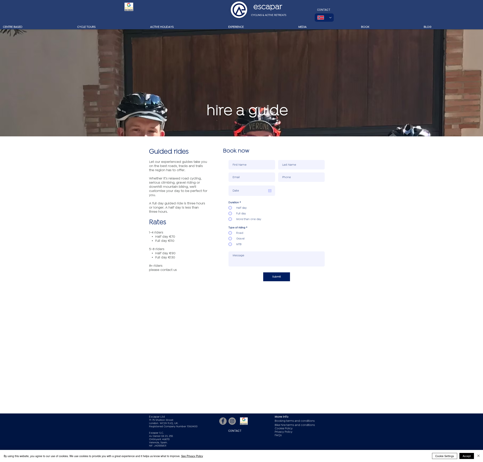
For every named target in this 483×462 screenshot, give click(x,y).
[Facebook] (223, 421)
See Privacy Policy (192, 456)
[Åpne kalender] (269, 190)
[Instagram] (232, 421)
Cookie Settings (444, 456)
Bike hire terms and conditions (295, 425)
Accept (467, 456)
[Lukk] (478, 456)
